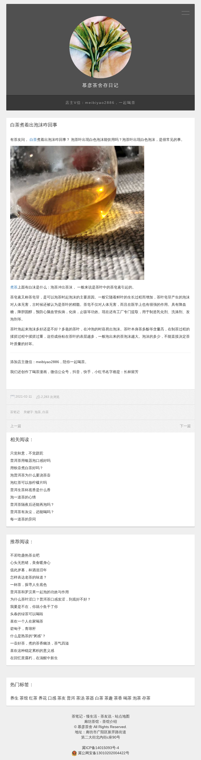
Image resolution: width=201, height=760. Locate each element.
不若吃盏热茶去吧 (25, 555)
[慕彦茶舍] (100, 47)
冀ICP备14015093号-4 (100, 748)
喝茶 (127, 698)
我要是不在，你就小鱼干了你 (34, 606)
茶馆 (24, 698)
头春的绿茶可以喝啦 (26, 614)
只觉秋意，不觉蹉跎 (26, 453)
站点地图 (122, 716)
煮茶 (14, 287)
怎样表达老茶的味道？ (28, 577)
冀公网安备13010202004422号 (103, 753)
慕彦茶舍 (92, 85)
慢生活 (91, 716)
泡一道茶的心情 (23, 497)
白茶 (33, 139)
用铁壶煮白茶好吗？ (26, 468)
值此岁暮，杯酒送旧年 (28, 570)
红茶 (33, 698)
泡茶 (38, 412)
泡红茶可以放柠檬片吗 (28, 482)
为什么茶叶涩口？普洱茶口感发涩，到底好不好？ (50, 599)
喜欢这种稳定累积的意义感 (32, 650)
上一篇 (15, 426)
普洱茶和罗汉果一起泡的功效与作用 (39, 592)
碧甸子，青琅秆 (23, 628)
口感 (52, 698)
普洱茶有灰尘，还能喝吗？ (32, 512)
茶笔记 (15, 412)
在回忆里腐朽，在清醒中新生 (34, 658)
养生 (14, 698)
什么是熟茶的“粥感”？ (28, 636)
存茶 (146, 698)
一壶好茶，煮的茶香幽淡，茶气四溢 (39, 643)
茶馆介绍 (109, 721)
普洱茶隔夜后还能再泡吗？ (32, 504)
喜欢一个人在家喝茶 (26, 621)
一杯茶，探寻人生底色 (28, 585)
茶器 (90, 698)
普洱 (71, 698)
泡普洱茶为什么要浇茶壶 (30, 475)
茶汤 (80, 698)
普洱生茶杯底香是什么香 (30, 490)
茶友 (61, 698)
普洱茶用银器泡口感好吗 (30, 460)
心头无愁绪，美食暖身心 (30, 563)
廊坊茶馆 (91, 721)
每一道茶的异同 (23, 519)
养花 (42, 698)
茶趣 (108, 698)
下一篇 (185, 426)
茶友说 (105, 716)
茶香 (118, 698)
